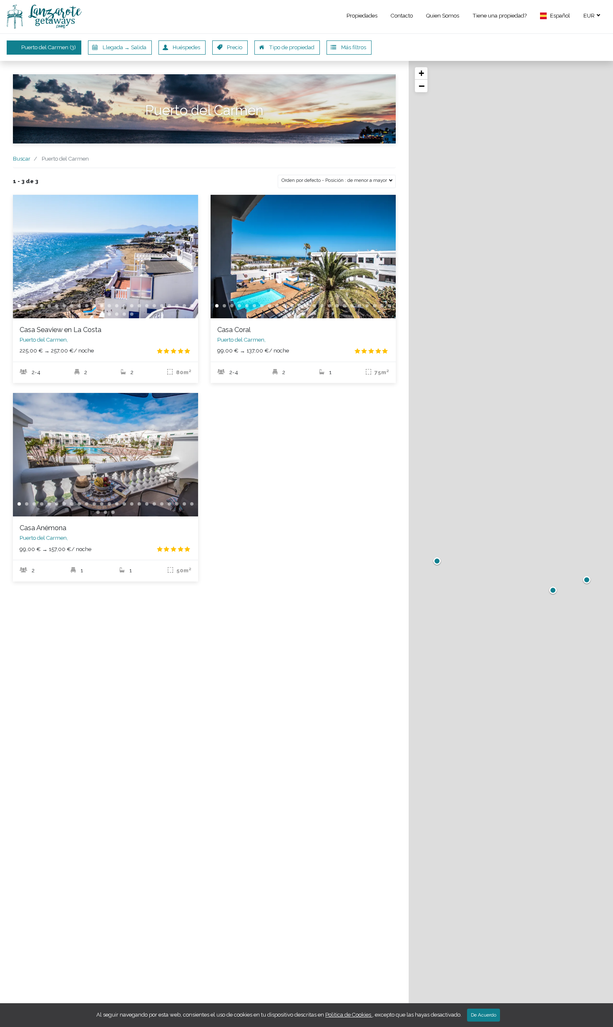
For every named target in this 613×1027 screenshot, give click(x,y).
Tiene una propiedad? (499, 16)
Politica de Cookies (348, 1015)
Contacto (402, 16)
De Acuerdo (483, 1015)
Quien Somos (442, 16)
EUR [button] (589, 16)
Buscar (21, 159)
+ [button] (421, 73)
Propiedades (362, 16)
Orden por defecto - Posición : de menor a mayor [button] (334, 180)
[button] (555, 17)
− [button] (422, 86)
